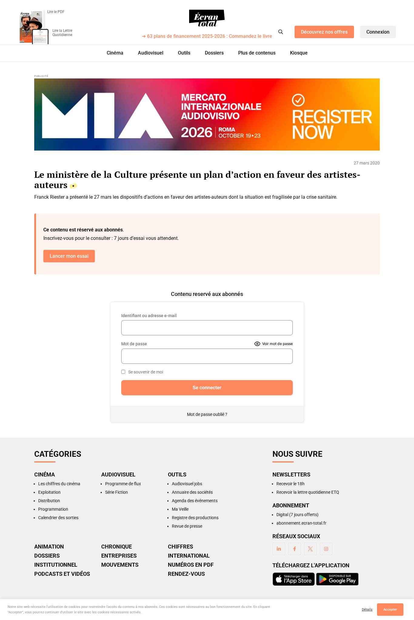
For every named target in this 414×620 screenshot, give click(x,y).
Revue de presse (187, 526)
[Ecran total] (207, 18)
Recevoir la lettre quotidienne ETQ (307, 492)
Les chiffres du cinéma (59, 483)
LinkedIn (278, 548)
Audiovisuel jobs (187, 483)
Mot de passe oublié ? (207, 414)
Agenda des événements (195, 500)
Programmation (53, 509)
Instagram (326, 548)
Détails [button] (367, 610)
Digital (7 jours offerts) (297, 514)
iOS (293, 579)
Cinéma (115, 53)
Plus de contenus (256, 53)
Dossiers (214, 53)
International (189, 556)
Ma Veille (180, 509)
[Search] (280, 31)
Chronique (116, 547)
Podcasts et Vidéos (62, 574)
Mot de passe (134, 343)
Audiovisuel (150, 53)
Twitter (310, 548)
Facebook (294, 548)
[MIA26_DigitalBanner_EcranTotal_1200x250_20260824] (207, 114)
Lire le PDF (56, 12)
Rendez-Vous (186, 574)
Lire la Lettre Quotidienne (62, 32)
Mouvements (120, 565)
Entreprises (119, 556)
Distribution (49, 500)
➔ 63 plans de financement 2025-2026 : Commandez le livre (207, 36)
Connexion (377, 32)
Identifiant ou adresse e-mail (149, 315)
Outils (184, 53)
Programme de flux (123, 483)
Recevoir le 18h (290, 483)
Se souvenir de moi (145, 372)
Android (337, 579)
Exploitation (49, 492)
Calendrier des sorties (58, 517)
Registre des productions (195, 517)
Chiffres (180, 547)
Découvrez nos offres (324, 32)
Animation (49, 547)
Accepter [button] (390, 610)
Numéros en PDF (191, 565)
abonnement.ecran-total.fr (301, 523)
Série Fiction (116, 492)
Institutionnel (55, 565)
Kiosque (299, 53)
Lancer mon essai (69, 256)
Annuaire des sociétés (192, 492)
